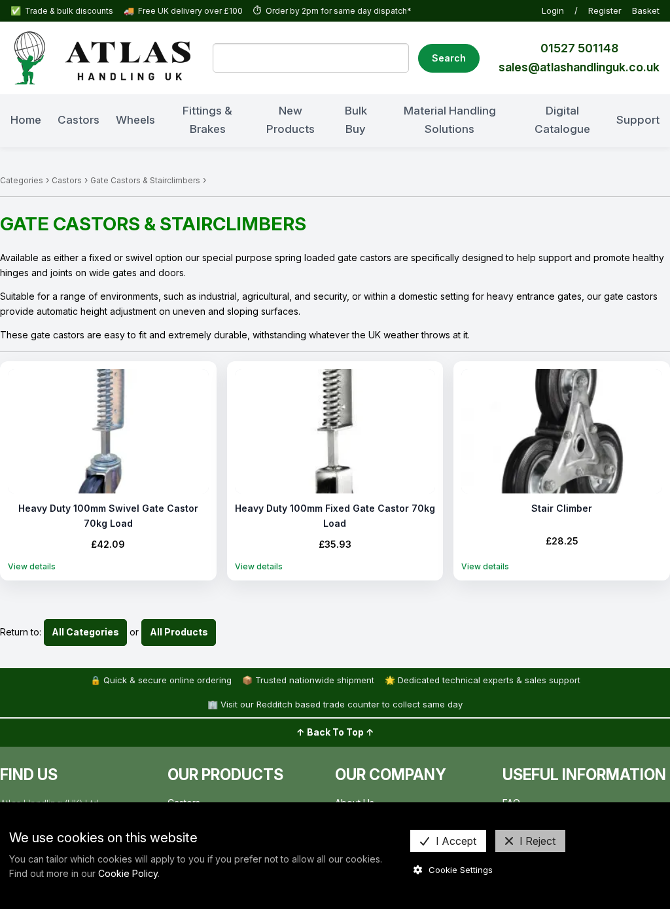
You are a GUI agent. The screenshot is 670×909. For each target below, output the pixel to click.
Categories (21, 180)
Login (553, 10)
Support (638, 119)
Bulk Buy (356, 119)
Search (449, 57)
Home (25, 119)
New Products (290, 119)
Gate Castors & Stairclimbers (145, 180)
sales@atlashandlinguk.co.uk (579, 67)
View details (32, 566)
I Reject (537, 840)
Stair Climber (561, 508)
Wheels (135, 119)
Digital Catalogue (562, 119)
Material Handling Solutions (450, 119)
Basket (646, 10)
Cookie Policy (128, 873)
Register (605, 10)
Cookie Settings (461, 869)
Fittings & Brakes (207, 119)
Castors (78, 119)
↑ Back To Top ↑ (335, 732)
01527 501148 (579, 48)
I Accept (456, 840)
